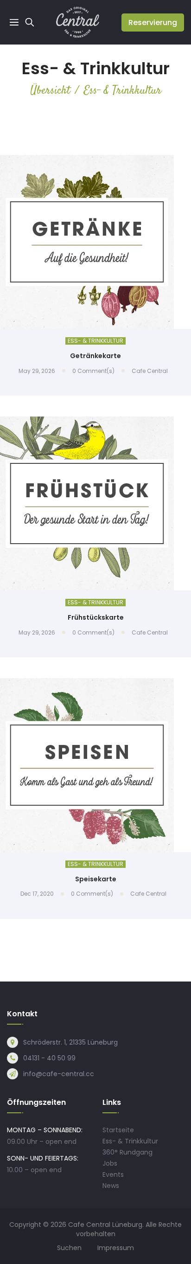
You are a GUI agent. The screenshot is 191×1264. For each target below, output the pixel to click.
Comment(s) (93, 371)
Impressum (115, 1247)
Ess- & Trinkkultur (95, 341)
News (110, 1185)
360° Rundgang (127, 1152)
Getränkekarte (95, 355)
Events (113, 1174)
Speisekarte (95, 879)
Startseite (118, 1130)
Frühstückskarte (96, 617)
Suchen (69, 1247)
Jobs (109, 1163)
